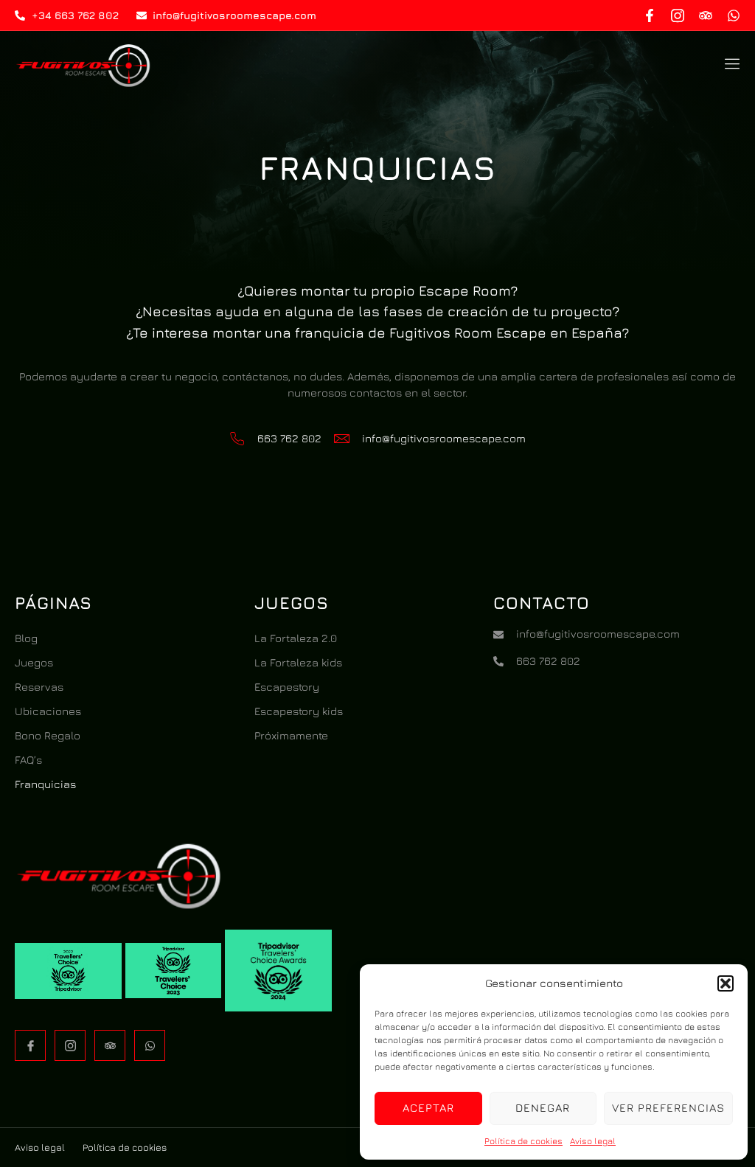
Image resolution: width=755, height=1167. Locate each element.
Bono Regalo (47, 735)
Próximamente (291, 735)
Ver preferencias (668, 1107)
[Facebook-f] (649, 15)
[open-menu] (729, 65)
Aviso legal (593, 1140)
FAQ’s (28, 759)
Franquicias (45, 784)
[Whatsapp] (733, 15)
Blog (26, 638)
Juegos (34, 662)
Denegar (542, 1107)
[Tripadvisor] (705, 15)
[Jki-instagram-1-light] (677, 15)
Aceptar (428, 1107)
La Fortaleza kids (298, 662)
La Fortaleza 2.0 (295, 638)
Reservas (39, 686)
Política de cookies (523, 1140)
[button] (725, 983)
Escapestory (286, 686)
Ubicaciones (48, 711)
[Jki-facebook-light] (30, 1045)
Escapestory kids (298, 711)
